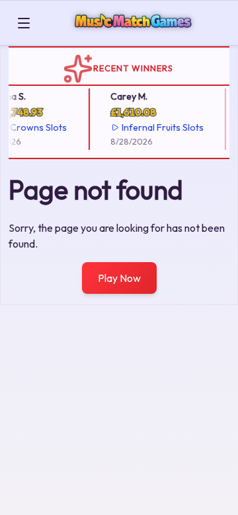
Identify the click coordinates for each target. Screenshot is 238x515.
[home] (136, 35)
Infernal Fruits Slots (161, 127)
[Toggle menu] (24, 23)
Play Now (119, 278)
